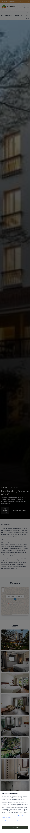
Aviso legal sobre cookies (7, 820)
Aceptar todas (15, 828)
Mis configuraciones (18, 820)
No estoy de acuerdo (15, 824)
